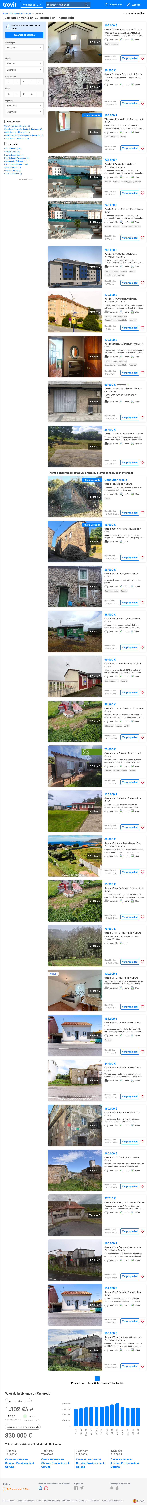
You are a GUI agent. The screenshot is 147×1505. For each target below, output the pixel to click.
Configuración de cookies (112, 1500)
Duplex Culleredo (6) (12, 170)
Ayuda (38, 1500)
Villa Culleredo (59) (12, 151)
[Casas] (40, 1489)
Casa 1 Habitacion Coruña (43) (17, 125)
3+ (32, 81)
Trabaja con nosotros (25, 1500)
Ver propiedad (130, 58)
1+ (17, 81)
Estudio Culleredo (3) (13, 173)
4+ (40, 81)
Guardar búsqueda (24, 34)
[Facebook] (76, 1489)
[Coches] (46, 1489)
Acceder (136, 4)
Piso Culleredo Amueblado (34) (17, 158)
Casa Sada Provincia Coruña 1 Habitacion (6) (23, 129)
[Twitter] (82, 1489)
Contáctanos (95, 1500)
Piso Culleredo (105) (12, 148)
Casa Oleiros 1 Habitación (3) (16, 138)
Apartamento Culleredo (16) (15, 161)
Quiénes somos (9, 1500)
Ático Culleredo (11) (12, 167)
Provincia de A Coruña (20, 13)
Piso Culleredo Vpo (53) (14, 154)
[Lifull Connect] (16, 1489)
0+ (9, 81)
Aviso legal (83, 1500)
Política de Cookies (69, 1500)
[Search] (86, 5)
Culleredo (38, 13)
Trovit (5, 13)
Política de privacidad (51, 1500)
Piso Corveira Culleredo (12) (16, 164)
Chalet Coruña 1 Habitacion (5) (17, 132)
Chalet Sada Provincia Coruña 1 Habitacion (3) (23, 135)
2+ (24, 81)
